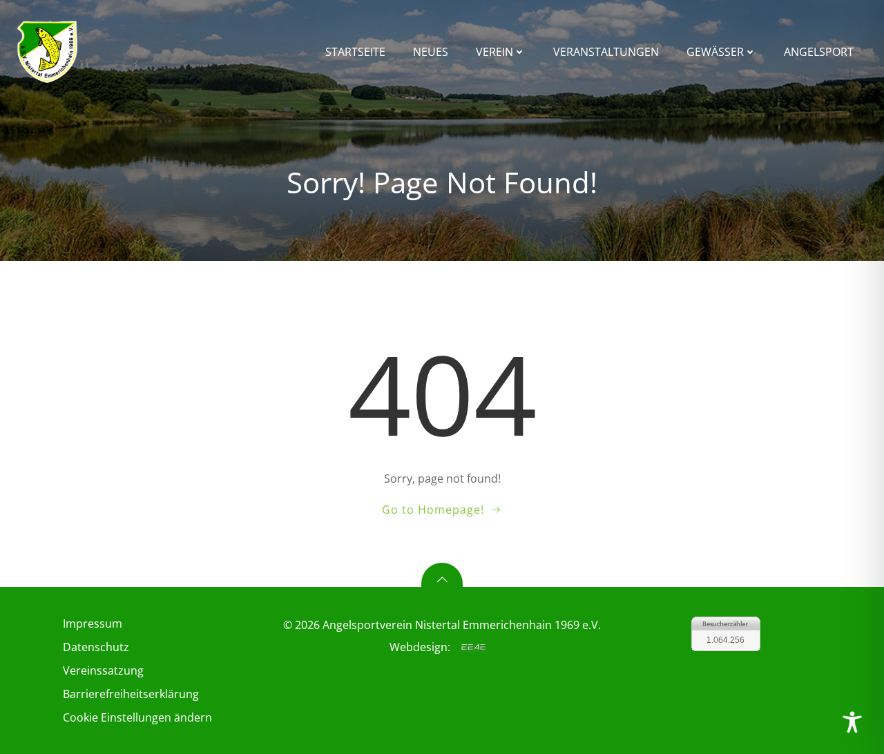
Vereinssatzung (103, 670)
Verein (494, 51)
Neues (430, 51)
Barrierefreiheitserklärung (131, 694)
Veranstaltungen (606, 51)
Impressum (92, 623)
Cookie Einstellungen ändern (137, 717)
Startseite (355, 51)
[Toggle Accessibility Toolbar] (852, 722)
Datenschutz (96, 647)
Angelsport (819, 51)
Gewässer (715, 51)
